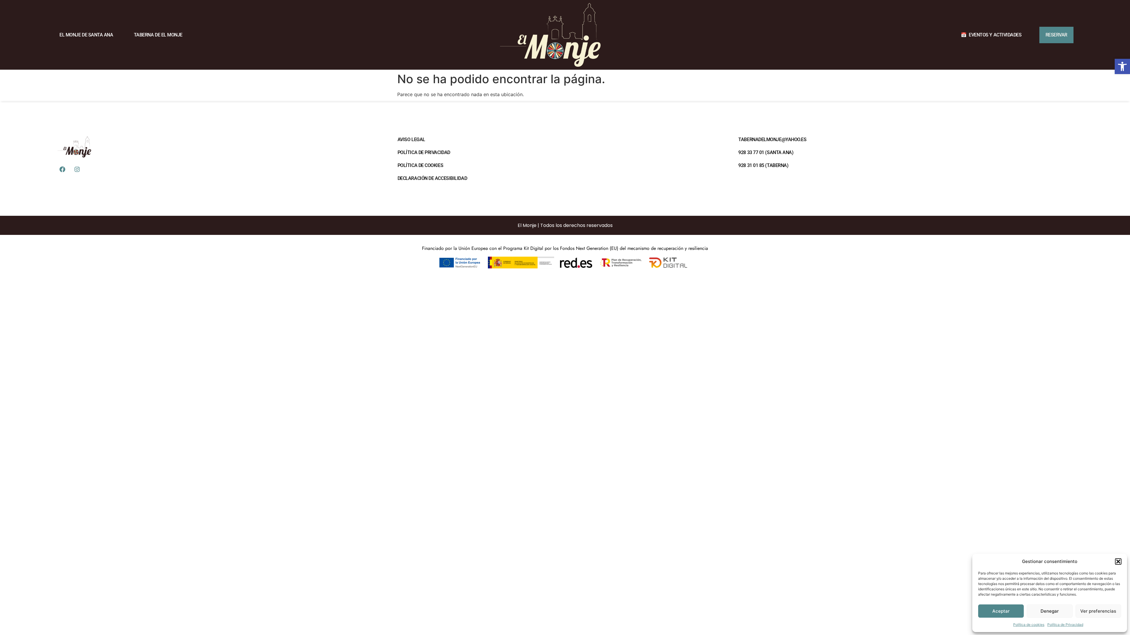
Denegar (1050, 611)
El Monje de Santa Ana (86, 35)
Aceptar (1001, 611)
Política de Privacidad (1065, 624)
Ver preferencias (1098, 611)
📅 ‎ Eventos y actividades (991, 35)
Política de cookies (1028, 624)
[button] (1122, 66)
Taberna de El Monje (158, 35)
